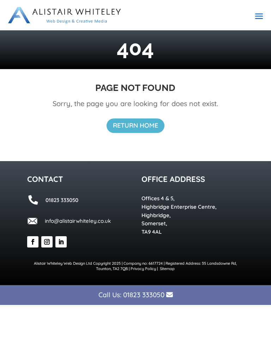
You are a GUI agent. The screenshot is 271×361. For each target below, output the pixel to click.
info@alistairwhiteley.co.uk (78, 221)
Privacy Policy (143, 268)
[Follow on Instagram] (47, 241)
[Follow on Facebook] (32, 241)
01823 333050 (143, 294)
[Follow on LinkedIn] (61, 241)
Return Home (135, 125)
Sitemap (167, 268)
